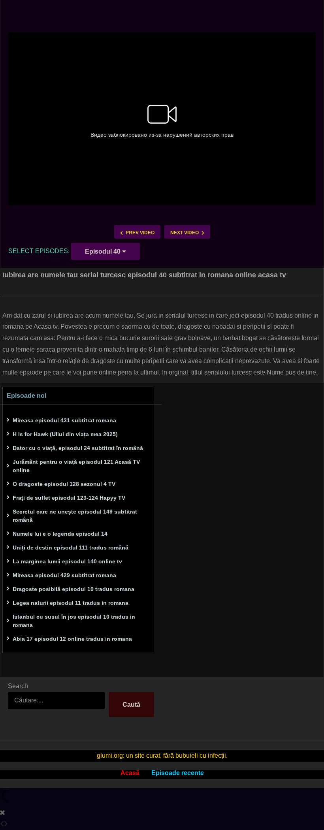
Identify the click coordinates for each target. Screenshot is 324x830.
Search (18, 686)
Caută (131, 704)
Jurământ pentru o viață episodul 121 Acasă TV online (76, 466)
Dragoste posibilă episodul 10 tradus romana (73, 589)
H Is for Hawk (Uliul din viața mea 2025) (65, 434)
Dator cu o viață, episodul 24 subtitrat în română (78, 448)
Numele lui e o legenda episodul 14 (60, 534)
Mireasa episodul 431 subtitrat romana (64, 420)
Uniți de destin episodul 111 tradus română (70, 547)
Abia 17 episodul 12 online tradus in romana (72, 639)
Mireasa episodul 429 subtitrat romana (64, 575)
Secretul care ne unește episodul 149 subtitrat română (75, 515)
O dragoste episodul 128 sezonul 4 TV (64, 484)
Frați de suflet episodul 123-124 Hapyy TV (69, 498)
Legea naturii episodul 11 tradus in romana (70, 603)
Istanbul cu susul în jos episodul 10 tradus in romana (74, 621)
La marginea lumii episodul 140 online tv (67, 561)
